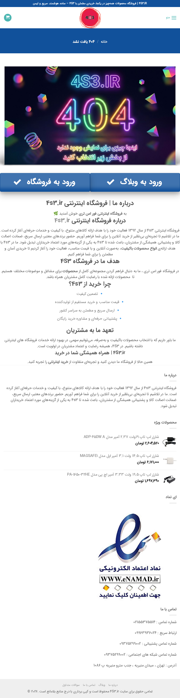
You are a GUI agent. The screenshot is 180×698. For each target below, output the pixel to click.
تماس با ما (89, 685)
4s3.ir (62, 220)
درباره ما (113, 685)
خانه (104, 42)
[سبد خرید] (7, 18)
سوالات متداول (71, 685)
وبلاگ (101, 685)
